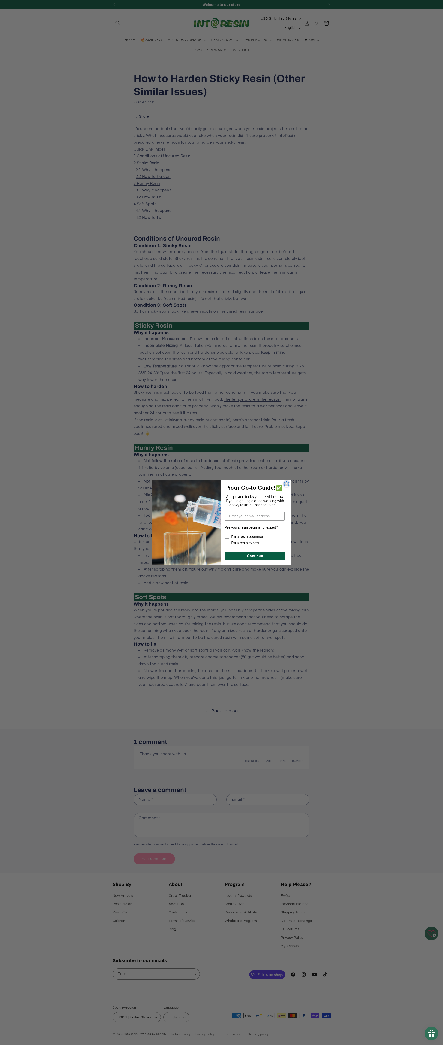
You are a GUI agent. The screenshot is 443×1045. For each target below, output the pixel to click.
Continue (255, 556)
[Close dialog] (286, 484)
